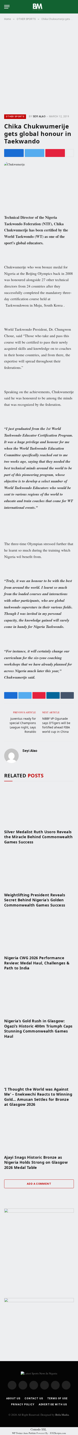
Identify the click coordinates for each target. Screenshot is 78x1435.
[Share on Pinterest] (55, 153)
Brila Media (62, 1415)
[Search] (72, 6)
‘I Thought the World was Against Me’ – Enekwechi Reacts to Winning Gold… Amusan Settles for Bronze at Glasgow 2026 (38, 1097)
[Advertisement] (39, 67)
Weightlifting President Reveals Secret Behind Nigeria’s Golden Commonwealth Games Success (34, 900)
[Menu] (7, 6)
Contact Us (34, 1398)
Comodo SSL (39, 1429)
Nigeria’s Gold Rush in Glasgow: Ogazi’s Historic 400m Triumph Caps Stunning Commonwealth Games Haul (38, 1028)
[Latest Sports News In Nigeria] (39, 6)
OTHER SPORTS (15, 116)
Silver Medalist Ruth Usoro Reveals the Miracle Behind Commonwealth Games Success (38, 836)
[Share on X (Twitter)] (34, 153)
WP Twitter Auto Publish (24, 1433)
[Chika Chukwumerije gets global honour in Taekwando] (39, 185)
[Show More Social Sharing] (70, 153)
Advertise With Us (53, 1404)
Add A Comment (39, 1183)
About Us (13, 1398)
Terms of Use (57, 1398)
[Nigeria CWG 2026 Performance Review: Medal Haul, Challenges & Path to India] (39, 932)
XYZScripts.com (58, 1433)
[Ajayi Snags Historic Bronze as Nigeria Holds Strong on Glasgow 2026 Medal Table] (39, 1131)
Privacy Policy (23, 1404)
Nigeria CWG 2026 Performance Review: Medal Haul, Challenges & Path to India (37, 962)
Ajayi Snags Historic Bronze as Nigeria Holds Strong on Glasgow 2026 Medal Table (36, 1162)
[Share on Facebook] (14, 153)
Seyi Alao (39, 116)
